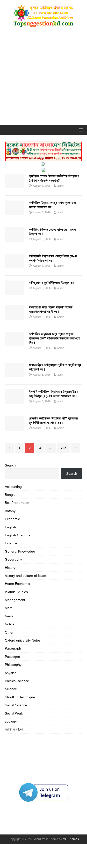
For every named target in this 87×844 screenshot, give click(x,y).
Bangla (10, 495)
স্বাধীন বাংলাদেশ (14, 729)
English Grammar (18, 535)
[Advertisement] (43, 78)
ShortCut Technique (20, 697)
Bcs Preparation (17, 503)
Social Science (16, 705)
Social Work (14, 713)
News (9, 616)
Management (15, 600)
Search (10, 465)
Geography (13, 559)
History (10, 568)
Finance (11, 543)
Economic (12, 519)
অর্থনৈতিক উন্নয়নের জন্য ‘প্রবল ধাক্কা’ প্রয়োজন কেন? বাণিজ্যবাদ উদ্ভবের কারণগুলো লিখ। (54, 338)
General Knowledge (20, 551)
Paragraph (13, 648)
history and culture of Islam (25, 576)
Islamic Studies (16, 592)
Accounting (13, 487)
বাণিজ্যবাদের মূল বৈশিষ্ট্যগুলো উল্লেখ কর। (52, 283)
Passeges (12, 657)
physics (10, 673)
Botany (10, 511)
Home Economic (17, 584)
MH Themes (71, 839)
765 (63, 448)
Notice (9, 624)
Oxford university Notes (23, 640)
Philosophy (13, 665)
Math (9, 608)
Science (11, 689)
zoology (11, 721)
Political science (17, 681)
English (10, 527)
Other (9, 632)
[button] (80, 129)
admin (60, 185)
